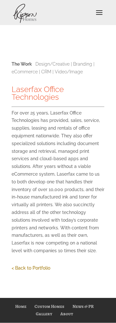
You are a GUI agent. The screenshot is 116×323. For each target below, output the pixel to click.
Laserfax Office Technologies (38, 93)
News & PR (83, 306)
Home (20, 306)
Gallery (44, 314)
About (66, 314)
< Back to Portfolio (31, 268)
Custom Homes (49, 306)
